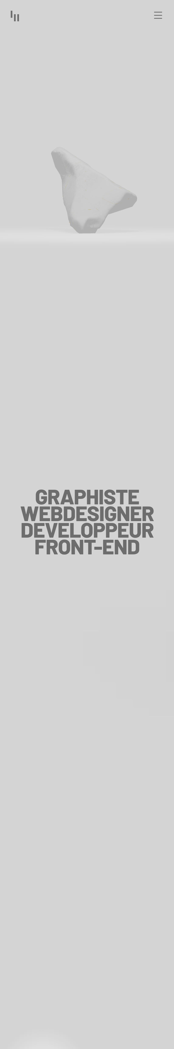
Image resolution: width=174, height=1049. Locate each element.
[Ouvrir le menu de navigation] (158, 15)
